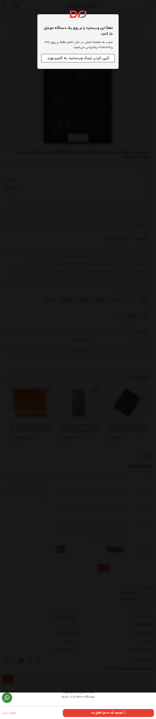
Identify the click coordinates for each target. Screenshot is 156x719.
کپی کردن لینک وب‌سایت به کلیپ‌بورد (78, 58)
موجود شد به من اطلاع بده (107, 713)
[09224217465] (7, 698)
